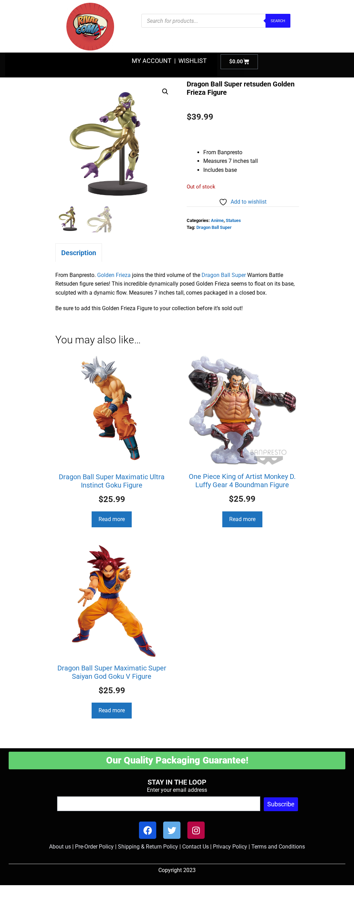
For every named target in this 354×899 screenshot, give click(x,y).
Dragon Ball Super (214, 227)
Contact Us (195, 846)
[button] (165, 91)
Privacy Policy (230, 846)
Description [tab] (78, 253)
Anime (217, 220)
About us (60, 846)
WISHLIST (192, 60)
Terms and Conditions (278, 846)
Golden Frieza (114, 275)
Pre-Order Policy (94, 846)
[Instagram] (196, 830)
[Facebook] (147, 830)
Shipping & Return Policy (148, 846)
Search (278, 21)
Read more (112, 519)
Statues (233, 220)
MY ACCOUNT (151, 60)
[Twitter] (171, 830)
